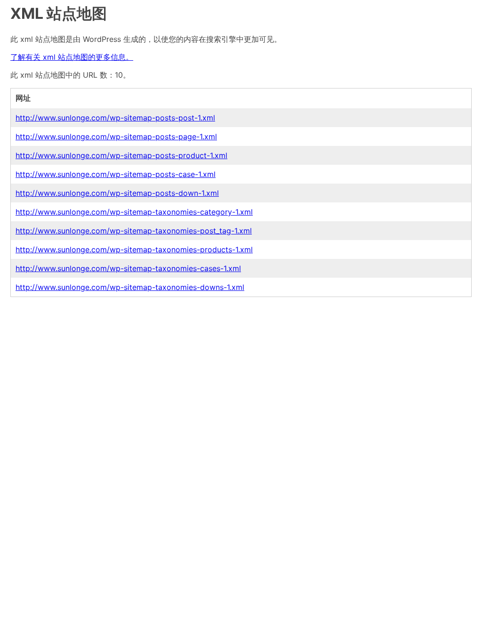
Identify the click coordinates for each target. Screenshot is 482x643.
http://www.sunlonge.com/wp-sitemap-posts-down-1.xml (117, 193)
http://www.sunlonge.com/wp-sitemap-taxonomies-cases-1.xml (128, 268)
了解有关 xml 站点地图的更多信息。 (71, 57)
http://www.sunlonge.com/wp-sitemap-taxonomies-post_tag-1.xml (134, 230)
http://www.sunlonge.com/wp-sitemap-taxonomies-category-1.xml (134, 212)
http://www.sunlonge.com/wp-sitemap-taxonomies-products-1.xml (134, 249)
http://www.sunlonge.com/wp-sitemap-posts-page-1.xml (116, 136)
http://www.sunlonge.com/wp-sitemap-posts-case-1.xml (116, 174)
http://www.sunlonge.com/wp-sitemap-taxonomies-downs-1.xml (130, 287)
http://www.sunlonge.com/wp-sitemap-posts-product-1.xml (121, 155)
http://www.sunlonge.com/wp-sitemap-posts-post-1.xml (115, 117)
